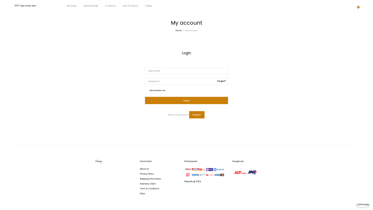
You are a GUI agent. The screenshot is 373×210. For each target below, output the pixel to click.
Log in (186, 100)
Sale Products (130, 6)
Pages (148, 6)
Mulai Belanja (90, 6)
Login (186, 53)
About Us (144, 168)
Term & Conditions (149, 188)
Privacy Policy (147, 173)
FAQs (142, 193)
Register (197, 114)
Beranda (71, 6)
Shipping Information (150, 178)
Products (110, 6)
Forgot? (221, 81)
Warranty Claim (148, 183)
